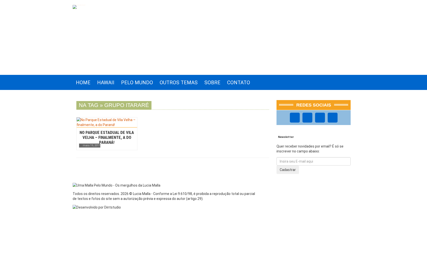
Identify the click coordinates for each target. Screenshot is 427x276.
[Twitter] (320, 118)
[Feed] (333, 118)
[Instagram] (307, 118)
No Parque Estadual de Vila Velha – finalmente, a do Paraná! (107, 137)
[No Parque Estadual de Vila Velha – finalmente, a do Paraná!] (107, 122)
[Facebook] (295, 118)
